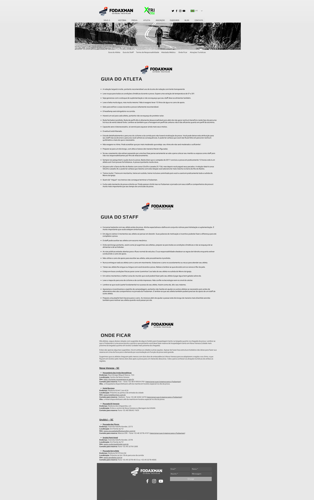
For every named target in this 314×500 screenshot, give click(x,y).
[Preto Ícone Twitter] (172, 10)
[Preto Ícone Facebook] (176, 10)
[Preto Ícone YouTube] (183, 10)
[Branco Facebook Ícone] (147, 481)
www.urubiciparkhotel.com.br (116, 444)
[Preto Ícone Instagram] (180, 10)
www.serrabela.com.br (113, 457)
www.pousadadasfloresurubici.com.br (119, 431)
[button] (197, 52)
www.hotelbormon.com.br (115, 395)
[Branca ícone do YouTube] (161, 481)
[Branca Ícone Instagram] (154, 481)
